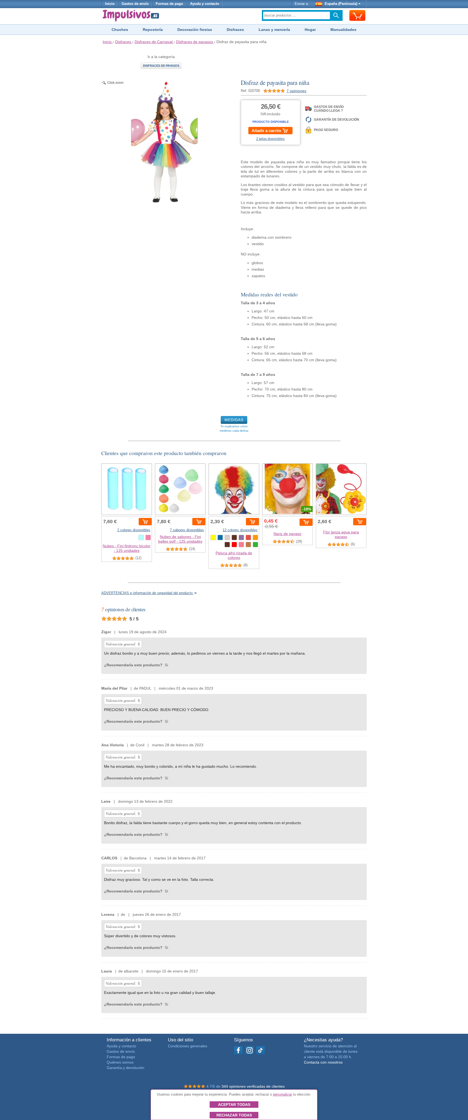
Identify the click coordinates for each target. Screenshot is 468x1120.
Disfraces (235, 29)
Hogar (310, 29)
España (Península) (341, 4)
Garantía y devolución (125, 1067)
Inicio (110, 4)
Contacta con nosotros (323, 1062)
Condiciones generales (187, 1046)
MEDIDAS (234, 420)
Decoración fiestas (194, 29)
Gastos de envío (135, 4)
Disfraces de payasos (161, 65)
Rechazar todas (234, 1115)
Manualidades (343, 29)
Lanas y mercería (274, 29)
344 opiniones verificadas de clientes (253, 1086)
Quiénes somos (120, 1062)
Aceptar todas (234, 1104)
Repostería (153, 29)
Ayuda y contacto (204, 4)
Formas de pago (169, 4)
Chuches (120, 29)
